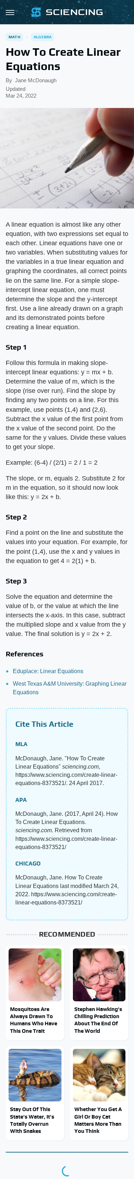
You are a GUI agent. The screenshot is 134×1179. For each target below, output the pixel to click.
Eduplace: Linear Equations (48, 671)
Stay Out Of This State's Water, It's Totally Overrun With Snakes (32, 1120)
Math (14, 37)
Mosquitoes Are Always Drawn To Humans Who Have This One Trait (33, 1020)
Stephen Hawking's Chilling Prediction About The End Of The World (98, 1020)
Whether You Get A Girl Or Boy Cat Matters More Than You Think (98, 1120)
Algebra (42, 37)
